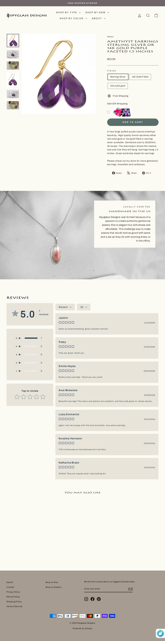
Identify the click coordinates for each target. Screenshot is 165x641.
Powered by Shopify (82, 628)
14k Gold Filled (140, 77)
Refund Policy (13, 597)
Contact (10, 587)
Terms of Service (14, 606)
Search (9, 582)
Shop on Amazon (53, 587)
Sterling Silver (118, 77)
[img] (66, 323)
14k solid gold (117, 86)
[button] (30, 338)
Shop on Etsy (51, 582)
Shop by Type (67, 12)
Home (110, 37)
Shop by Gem (96, 12)
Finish (111, 71)
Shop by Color (72, 18)
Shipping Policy (14, 602)
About (97, 18)
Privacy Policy (13, 592)
